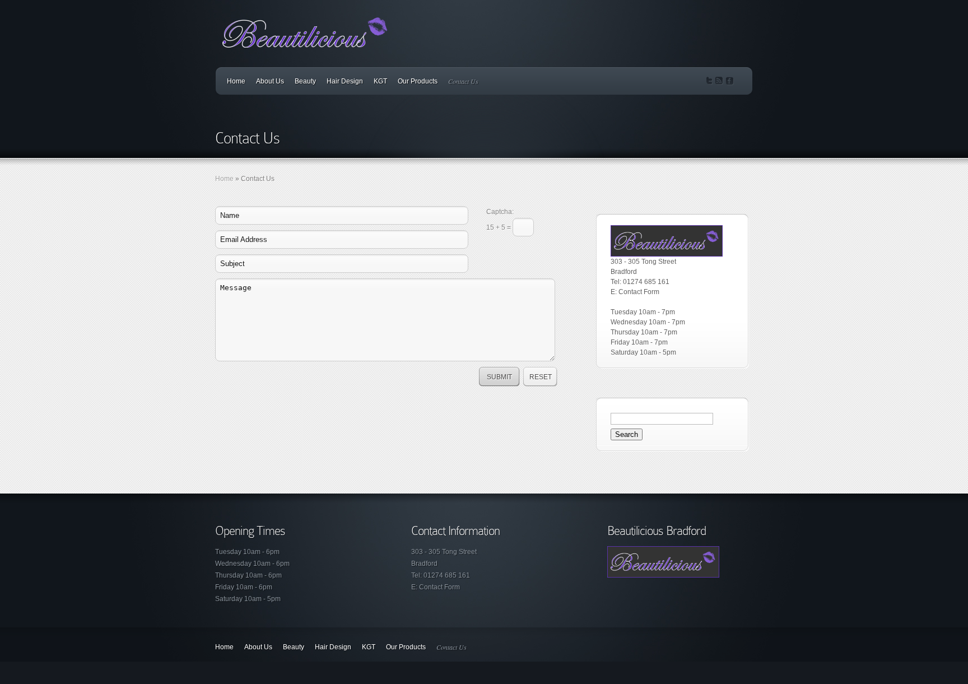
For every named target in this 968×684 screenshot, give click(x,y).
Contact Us (463, 81)
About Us (270, 81)
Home (236, 81)
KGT (380, 81)
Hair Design (345, 81)
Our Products (418, 81)
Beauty (305, 81)
